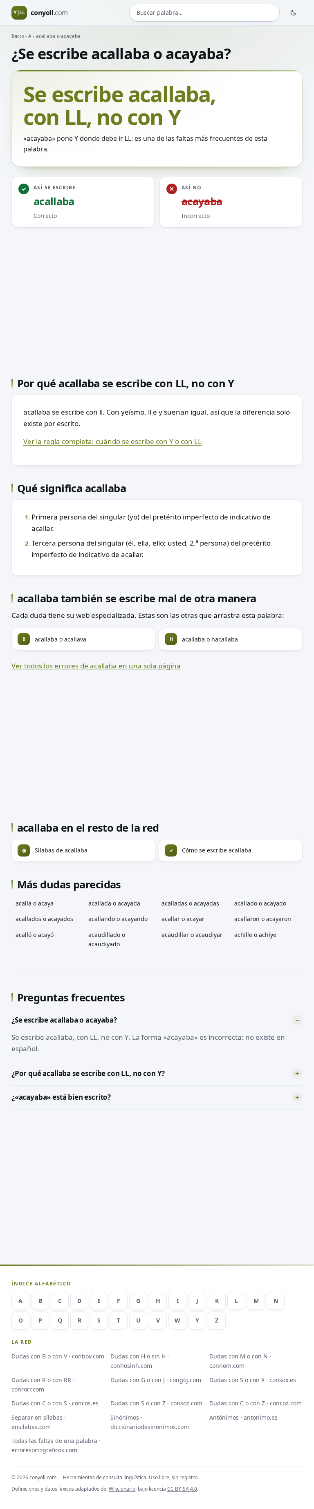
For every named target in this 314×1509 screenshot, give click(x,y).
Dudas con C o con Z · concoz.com (255, 1403)
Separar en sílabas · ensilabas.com (38, 1422)
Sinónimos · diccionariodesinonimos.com (149, 1422)
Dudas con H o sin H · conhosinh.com (139, 1360)
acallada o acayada (114, 903)
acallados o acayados (44, 919)
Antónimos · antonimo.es (243, 1417)
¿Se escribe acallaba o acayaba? (64, 1020)
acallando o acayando (118, 919)
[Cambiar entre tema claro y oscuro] (294, 13)
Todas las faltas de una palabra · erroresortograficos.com (56, 1445)
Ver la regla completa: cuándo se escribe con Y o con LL (112, 441)
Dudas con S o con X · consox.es (252, 1380)
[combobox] (204, 13)
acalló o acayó (35, 935)
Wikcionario (122, 1488)
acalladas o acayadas (190, 903)
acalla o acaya (35, 903)
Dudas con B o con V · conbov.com (57, 1356)
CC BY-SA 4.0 (182, 1488)
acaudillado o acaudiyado (106, 939)
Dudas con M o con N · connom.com (240, 1360)
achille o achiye (255, 935)
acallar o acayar (182, 919)
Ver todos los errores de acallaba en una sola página (96, 665)
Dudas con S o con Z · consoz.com (156, 1403)
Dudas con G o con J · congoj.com (155, 1380)
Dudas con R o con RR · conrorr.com (42, 1384)
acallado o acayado (260, 903)
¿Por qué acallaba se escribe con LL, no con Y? (88, 1073)
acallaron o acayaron (262, 919)
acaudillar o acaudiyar (191, 935)
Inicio (17, 36)
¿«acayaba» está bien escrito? (61, 1097)
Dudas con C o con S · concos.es (55, 1403)
